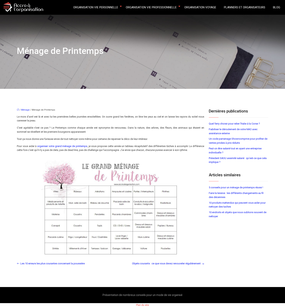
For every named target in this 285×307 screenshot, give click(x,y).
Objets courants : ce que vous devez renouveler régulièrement (166, 263)
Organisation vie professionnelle (151, 7)
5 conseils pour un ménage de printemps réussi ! (236, 187)
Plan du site (142, 305)
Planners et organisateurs (244, 7)
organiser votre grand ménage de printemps (62, 146)
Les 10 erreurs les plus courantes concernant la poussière (52, 263)
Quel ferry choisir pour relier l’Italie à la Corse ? (234, 123)
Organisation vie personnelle (95, 7)
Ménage (25, 110)
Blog (276, 7)
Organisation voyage (200, 7)
